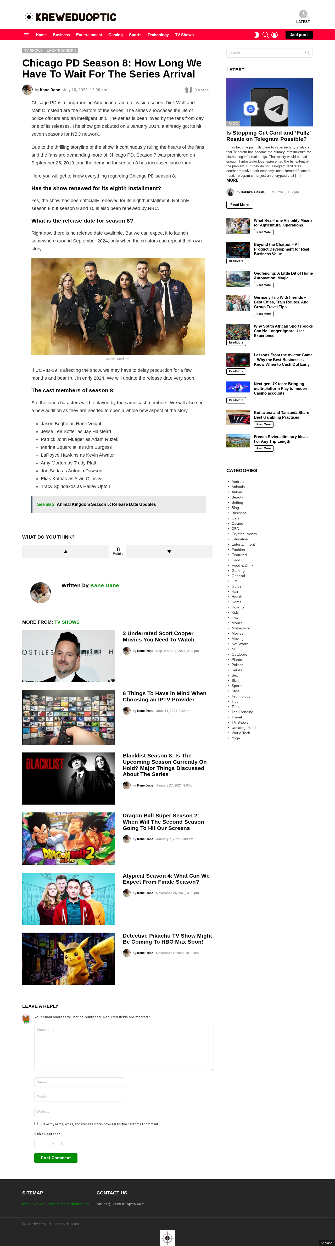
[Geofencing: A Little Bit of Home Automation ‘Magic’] (238, 279)
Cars (235, 518)
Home (41, 34)
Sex (235, 675)
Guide (237, 586)
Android (238, 481)
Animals (238, 487)
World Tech (241, 733)
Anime (237, 492)
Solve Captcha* (47, 1134)
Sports (135, 34)
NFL (235, 649)
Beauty (237, 497)
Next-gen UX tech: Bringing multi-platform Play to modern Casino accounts (281, 388)
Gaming (115, 34)
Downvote (169, 551)
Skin (235, 680)
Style (236, 691)
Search (307, 54)
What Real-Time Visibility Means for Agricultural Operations (283, 222)
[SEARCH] (266, 35)
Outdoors (239, 654)
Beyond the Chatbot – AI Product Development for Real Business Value (281, 249)
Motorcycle (241, 628)
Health (237, 597)
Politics (237, 665)
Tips (235, 701)
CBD (235, 529)
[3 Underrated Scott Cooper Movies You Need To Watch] (68, 656)
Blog (233, 124)
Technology (158, 34)
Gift (234, 581)
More (232, 180)
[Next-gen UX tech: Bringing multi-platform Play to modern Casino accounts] (238, 386)
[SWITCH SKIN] (257, 35)
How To (238, 607)
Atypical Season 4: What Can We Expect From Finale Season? (166, 879)
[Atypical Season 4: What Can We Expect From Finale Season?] (68, 899)
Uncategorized (244, 728)
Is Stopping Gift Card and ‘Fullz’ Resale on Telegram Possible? (268, 136)
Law (235, 618)
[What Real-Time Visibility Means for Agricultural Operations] (238, 226)
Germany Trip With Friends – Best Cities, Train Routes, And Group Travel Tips (281, 302)
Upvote (65, 551)
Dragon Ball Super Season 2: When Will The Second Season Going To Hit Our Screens (163, 821)
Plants (237, 659)
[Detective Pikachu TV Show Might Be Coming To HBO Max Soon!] (68, 959)
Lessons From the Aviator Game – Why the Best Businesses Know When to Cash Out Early (283, 360)
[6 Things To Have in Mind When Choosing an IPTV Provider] (68, 717)
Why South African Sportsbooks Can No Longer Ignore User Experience (283, 331)
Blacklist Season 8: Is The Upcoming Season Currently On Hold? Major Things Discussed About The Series (165, 764)
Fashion (238, 549)
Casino (237, 523)
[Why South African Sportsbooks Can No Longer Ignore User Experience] (238, 332)
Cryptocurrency (244, 534)
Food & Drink (242, 565)
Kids (235, 612)
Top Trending (242, 712)
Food (236, 560)
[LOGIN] (274, 35)
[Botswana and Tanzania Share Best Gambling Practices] (238, 417)
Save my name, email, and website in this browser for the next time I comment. (100, 1124)
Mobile (237, 623)
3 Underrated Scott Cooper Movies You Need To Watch (158, 636)
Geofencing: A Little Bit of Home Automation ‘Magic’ (283, 275)
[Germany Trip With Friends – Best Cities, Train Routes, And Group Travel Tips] (238, 303)
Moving (238, 638)
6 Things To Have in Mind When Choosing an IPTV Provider (164, 696)
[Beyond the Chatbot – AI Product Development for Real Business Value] (238, 250)
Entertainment (89, 34)
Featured (239, 555)
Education (240, 539)
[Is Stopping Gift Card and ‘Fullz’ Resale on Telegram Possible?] (269, 102)
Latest (303, 22)
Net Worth (240, 644)
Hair (235, 591)
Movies (237, 633)
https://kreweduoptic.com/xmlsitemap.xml (56, 1204)
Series (237, 670)
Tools (236, 707)
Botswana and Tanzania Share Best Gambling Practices (281, 414)
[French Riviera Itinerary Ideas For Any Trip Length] (238, 440)
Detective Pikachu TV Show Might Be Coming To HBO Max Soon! (167, 939)
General (238, 576)
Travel (237, 717)
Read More (239, 205)
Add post (299, 34)
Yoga (236, 738)
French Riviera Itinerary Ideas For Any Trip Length (281, 439)
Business (61, 34)
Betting (237, 502)
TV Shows (184, 34)
